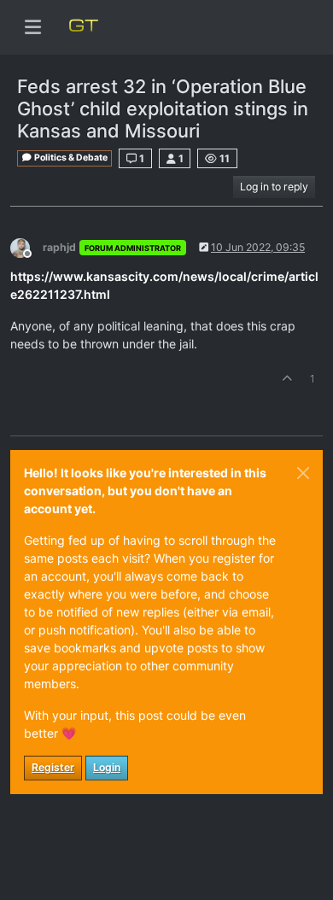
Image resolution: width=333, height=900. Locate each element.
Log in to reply (274, 186)
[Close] (303, 473)
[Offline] (26, 246)
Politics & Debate (70, 157)
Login (106, 767)
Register (53, 767)
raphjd (59, 247)
